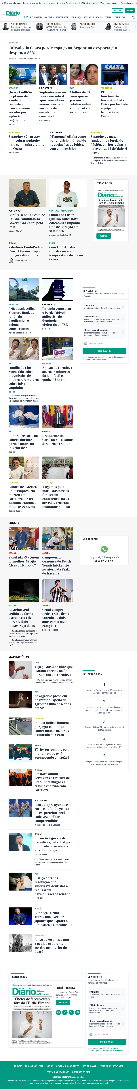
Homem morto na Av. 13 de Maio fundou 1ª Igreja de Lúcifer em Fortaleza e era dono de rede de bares (109, 160)
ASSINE (130, 10)
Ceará (52, 243)
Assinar (104, 236)
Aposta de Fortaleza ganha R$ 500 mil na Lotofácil (77, 3)
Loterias (46, 363)
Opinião (12, 243)
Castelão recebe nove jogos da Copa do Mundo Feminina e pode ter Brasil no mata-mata (24, 634)
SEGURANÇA (75, 17)
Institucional (89, 1066)
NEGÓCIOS (98, 17)
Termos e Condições (113, 357)
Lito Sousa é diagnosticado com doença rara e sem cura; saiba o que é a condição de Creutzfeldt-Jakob (24, 398)
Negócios (13, 42)
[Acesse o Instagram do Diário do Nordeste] (58, 1012)
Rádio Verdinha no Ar (12, 3)
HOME (25, 17)
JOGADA (87, 17)
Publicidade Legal (34, 1066)
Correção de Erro (81, 1072)
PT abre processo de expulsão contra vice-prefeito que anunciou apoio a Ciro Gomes (52, 862)
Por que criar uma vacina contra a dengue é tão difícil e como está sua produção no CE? (54, 681)
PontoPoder (45, 88)
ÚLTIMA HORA (36, 17)
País (72, 88)
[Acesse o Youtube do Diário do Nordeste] (77, 1012)
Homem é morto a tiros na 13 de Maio (39, 3)
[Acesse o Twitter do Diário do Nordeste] (71, 1012)
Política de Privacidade (96, 359)
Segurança (106, 88)
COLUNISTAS (119, 17)
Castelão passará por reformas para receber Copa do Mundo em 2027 (23, 643)
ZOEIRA (108, 17)
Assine (49, 1066)
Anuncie (18, 1066)
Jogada (14, 523)
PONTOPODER (62, 17)
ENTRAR (117, 10)
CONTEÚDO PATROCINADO (61, 211)
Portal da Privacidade (58, 1072)
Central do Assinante (67, 1066)
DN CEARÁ (49, 17)
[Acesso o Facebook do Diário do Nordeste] (65, 1012)
